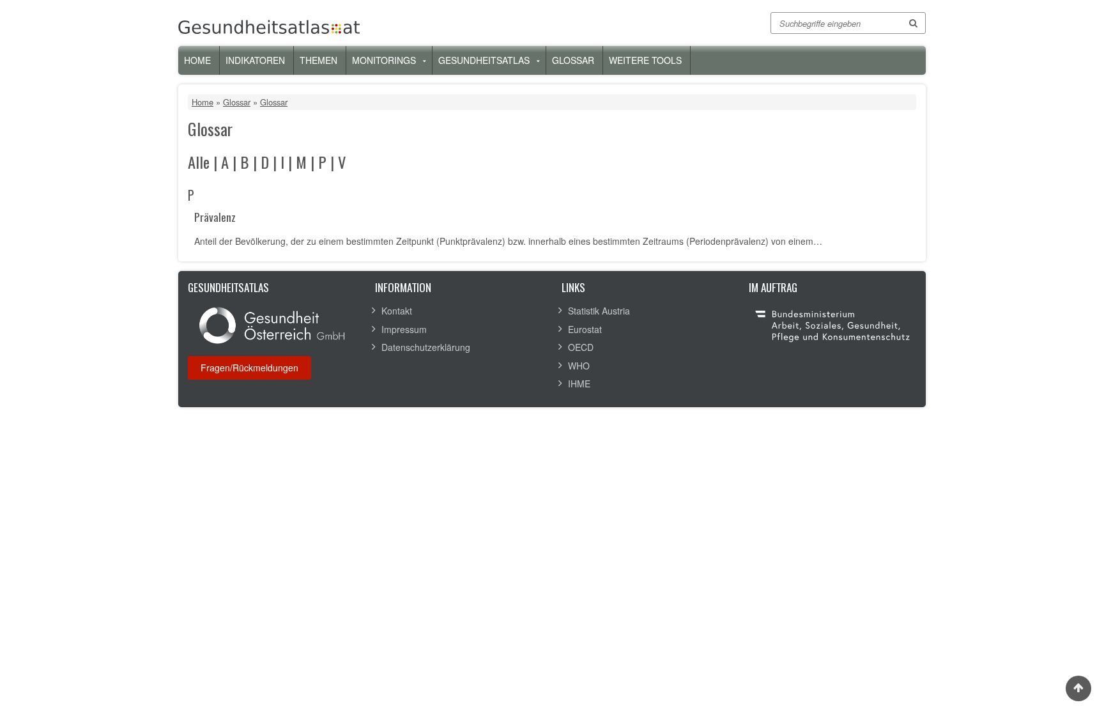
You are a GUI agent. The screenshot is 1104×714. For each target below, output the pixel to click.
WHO (579, 365)
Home (197, 60)
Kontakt (396, 310)
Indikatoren (255, 60)
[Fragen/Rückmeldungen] (249, 367)
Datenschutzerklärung (425, 347)
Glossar (573, 60)
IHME (579, 383)
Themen (318, 60)
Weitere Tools (645, 60)
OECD (581, 347)
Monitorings (384, 60)
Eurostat (585, 329)
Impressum (404, 329)
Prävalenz (215, 217)
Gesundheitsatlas (484, 60)
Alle (199, 162)
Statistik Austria (599, 310)
